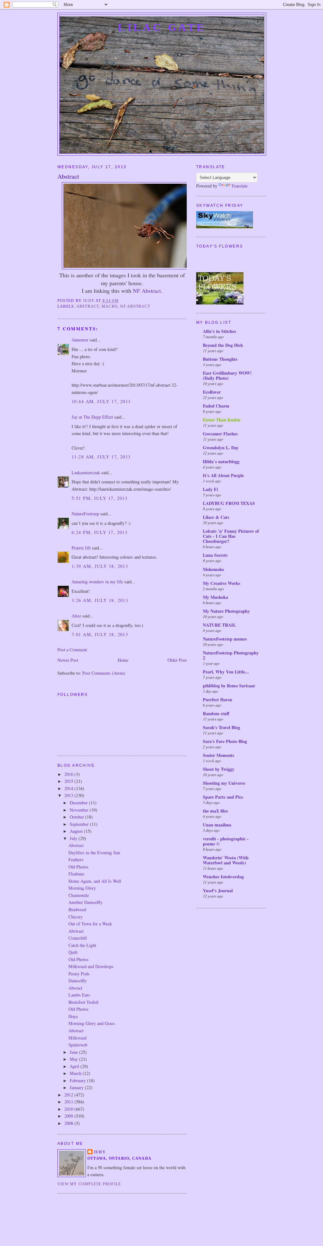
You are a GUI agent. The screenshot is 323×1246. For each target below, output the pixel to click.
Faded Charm (216, 405)
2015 (69, 781)
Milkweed (77, 1038)
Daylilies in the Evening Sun (94, 853)
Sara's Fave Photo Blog (225, 741)
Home (123, 660)
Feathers (76, 859)
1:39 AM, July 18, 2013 (100, 566)
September (80, 824)
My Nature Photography (226, 611)
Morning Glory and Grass (91, 1023)
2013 (69, 795)
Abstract (76, 845)
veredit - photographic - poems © (226, 841)
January (77, 1087)
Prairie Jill (81, 548)
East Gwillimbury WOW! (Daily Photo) (227, 375)
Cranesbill (77, 938)
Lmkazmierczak (86, 473)
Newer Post (67, 660)
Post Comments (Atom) (103, 673)
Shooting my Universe (224, 783)
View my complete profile (89, 1184)
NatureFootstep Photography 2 (231, 655)
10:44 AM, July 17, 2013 (101, 401)
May (74, 1059)
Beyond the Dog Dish (223, 345)
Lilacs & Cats (216, 517)
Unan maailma (217, 824)
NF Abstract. (147, 290)
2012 (69, 1095)
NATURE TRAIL (219, 625)
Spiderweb (77, 1045)
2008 (69, 1123)
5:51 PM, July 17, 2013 (99, 498)
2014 (69, 788)
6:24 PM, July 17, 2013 (99, 532)
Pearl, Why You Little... (226, 671)
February (78, 1080)
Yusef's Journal (218, 890)
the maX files (215, 810)
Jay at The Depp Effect (92, 417)
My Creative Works (221, 583)
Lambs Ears (79, 995)
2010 (69, 1109)
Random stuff (216, 713)
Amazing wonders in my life (97, 582)
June (74, 1052)
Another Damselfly (85, 902)
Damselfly (77, 981)
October (77, 817)
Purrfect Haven (217, 699)
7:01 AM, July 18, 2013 (100, 634)
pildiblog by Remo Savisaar (229, 685)
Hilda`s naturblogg (221, 461)
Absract (75, 988)
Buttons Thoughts (220, 359)
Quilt (73, 952)
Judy (100, 1152)
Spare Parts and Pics (223, 797)
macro (110, 306)
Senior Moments (218, 755)
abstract (87, 306)
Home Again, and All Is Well (94, 881)
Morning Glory (82, 888)
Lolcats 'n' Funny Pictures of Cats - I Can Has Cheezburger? (231, 536)
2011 (69, 1102)
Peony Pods (79, 974)
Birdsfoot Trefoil (83, 1002)
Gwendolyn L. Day (220, 447)
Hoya (73, 1016)
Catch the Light (82, 945)
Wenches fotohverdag (223, 876)
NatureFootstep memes (225, 638)
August (77, 831)
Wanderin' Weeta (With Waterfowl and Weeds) (226, 860)
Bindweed (77, 909)
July (74, 838)
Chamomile (78, 895)
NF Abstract (135, 306)
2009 (69, 1116)
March (76, 1073)
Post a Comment (72, 650)
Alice (76, 616)
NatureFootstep (85, 514)
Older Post (177, 660)
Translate (239, 186)
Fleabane (76, 874)
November (80, 810)
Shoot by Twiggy (218, 769)
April (75, 1066)
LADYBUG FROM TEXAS (229, 503)
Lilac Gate (162, 27)
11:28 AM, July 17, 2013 (101, 457)
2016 (69, 774)
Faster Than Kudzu (221, 419)
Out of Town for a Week (90, 924)
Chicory (75, 917)
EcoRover (212, 392)
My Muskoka (215, 597)
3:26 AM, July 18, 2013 (100, 600)
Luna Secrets (215, 555)
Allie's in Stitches (219, 331)
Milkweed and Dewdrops (91, 966)
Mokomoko (213, 569)
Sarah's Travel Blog (221, 727)
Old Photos (78, 867)
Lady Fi (210, 489)
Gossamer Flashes (220, 433)
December (79, 803)
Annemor (80, 340)
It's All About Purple (223, 475)
